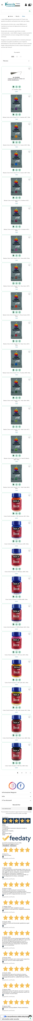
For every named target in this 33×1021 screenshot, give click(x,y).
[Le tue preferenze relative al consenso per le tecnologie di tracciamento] (30, 1018)
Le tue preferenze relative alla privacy (17, 1016)
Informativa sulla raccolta (10, 1019)
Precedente (6, 845)
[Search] (29, 11)
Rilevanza (16, 61)
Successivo (13, 845)
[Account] (26, 5)
